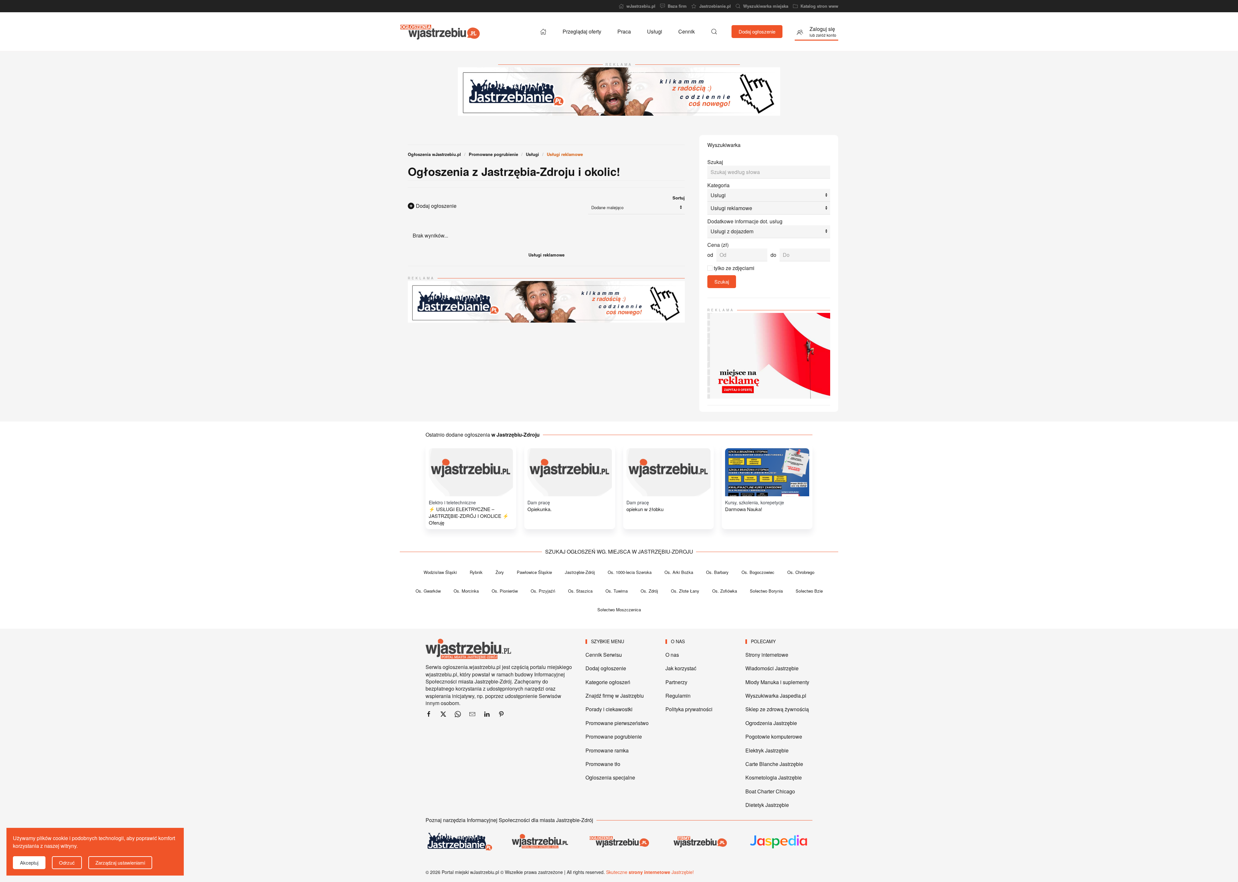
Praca (624, 31)
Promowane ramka (607, 750)
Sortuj (679, 198)
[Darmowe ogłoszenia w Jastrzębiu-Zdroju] (619, 841)
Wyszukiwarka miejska (765, 6)
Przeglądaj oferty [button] (582, 31)
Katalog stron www (819, 6)
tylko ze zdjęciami (734, 268)
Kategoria (718, 185)
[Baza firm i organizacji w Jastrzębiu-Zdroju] (698, 841)
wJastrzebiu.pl (640, 6)
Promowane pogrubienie (613, 736)
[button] (714, 31)
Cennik (686, 31)
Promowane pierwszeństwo (617, 723)
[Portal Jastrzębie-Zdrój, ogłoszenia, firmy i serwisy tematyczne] (539, 841)
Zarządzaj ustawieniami (120, 862)
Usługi (654, 31)
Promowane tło (602, 764)
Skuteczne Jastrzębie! (650, 872)
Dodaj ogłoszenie (757, 31)
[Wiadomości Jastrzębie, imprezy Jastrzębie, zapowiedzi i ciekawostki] (459, 841)
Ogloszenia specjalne (610, 777)
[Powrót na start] (440, 31)
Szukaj (715, 162)
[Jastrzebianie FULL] (619, 90)
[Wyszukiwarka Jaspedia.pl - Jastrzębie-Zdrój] (779, 841)
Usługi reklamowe (546, 255)
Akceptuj (29, 862)
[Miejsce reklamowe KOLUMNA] (768, 355)
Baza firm (677, 6)
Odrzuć (67, 862)
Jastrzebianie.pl (715, 6)
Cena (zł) (718, 244)
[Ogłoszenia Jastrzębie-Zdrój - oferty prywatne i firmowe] (543, 31)
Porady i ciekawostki (609, 709)
